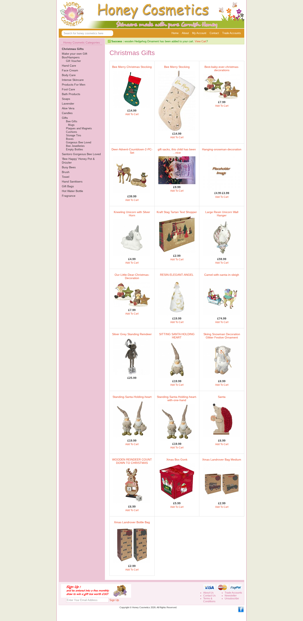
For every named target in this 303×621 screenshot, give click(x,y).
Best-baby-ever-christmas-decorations (221, 68)
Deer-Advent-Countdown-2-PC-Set (132, 151)
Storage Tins (73, 135)
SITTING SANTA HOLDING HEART (177, 335)
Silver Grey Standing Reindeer (132, 334)
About (185, 33)
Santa (221, 396)
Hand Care (69, 65)
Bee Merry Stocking (177, 66)
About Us (208, 592)
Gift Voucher (73, 60)
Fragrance (68, 195)
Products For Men (73, 84)
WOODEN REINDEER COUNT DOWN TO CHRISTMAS (132, 461)
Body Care (69, 75)
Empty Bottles (74, 149)
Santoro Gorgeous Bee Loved (81, 154)
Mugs (71, 124)
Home (175, 33)
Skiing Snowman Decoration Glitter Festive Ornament (221, 335)
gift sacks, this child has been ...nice (177, 151)
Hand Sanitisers (72, 181)
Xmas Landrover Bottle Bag (132, 522)
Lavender (68, 103)
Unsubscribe (232, 598)
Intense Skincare (73, 79)
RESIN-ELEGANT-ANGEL (177, 274)
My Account (199, 33)
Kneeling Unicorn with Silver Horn (132, 213)
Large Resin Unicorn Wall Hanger (221, 213)
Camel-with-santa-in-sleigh (221, 274)
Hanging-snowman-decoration (221, 149)
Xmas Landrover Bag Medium (221, 459)
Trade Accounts (231, 33)
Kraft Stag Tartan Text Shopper (177, 212)
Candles (67, 113)
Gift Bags (68, 186)
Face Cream (70, 70)
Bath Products (71, 94)
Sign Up (114, 600)
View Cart (200, 41)
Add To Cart (132, 114)
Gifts (65, 117)
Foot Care (68, 89)
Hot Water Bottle (72, 191)
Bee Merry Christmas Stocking (132, 66)
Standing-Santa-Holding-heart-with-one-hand (177, 398)
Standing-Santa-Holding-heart (132, 396)
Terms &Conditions (209, 600)
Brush (65, 172)
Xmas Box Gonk (176, 459)
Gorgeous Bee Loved (78, 142)
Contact (214, 33)
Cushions (71, 131)
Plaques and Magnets (79, 128)
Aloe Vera (68, 108)
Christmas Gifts (73, 49)
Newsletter (231, 595)
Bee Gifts (71, 121)
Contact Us (209, 595)
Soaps (66, 98)
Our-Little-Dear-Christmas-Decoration (132, 276)
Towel (65, 176)
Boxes (70, 138)
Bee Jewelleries (75, 145)
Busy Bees (69, 167)
